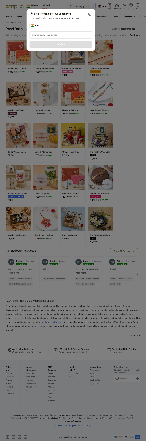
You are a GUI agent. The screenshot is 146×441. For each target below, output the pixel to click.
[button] (90, 14)
